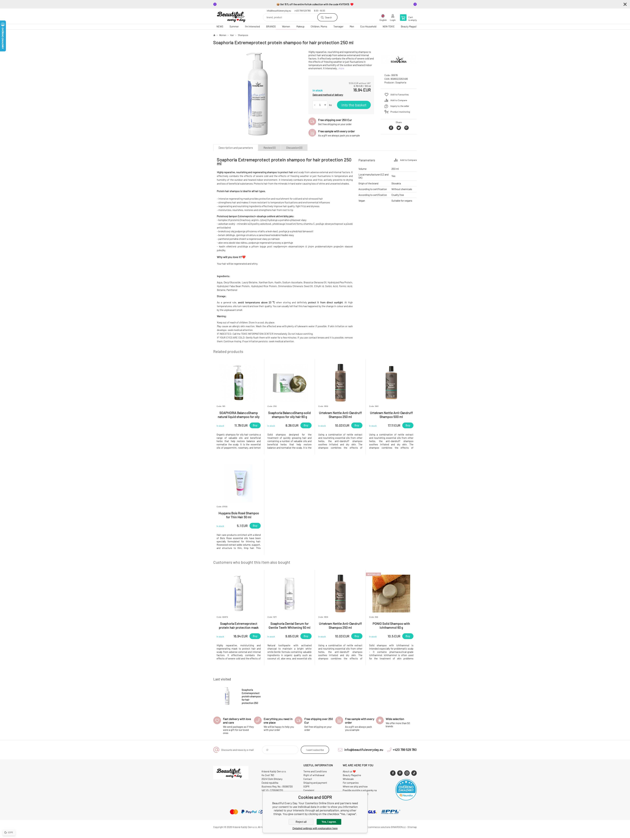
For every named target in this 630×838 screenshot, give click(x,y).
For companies (351, 782)
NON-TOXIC (389, 26)
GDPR (306, 786)
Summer (234, 26)
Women (286, 26)
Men (352, 26)
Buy (255, 425)
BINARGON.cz (398, 827)
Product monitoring (400, 111)
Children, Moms (319, 26)
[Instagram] (407, 773)
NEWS (219, 26)
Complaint (308, 790)
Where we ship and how (355, 786)
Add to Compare (398, 100)
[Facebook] (393, 773)
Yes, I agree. (329, 821)
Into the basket (353, 105)
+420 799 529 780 (302, 10)
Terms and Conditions (315, 771)
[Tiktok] (414, 773)
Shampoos (243, 35)
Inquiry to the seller (399, 106)
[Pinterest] (400, 773)
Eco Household (368, 26)
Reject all (301, 821)
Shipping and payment (315, 782)
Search (328, 17)
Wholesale (348, 778)
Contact (307, 778)
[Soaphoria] (399, 68)
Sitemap (412, 827)
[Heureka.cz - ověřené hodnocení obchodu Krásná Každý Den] (406, 799)
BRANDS (271, 26)
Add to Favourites (399, 94)
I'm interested (252, 26)
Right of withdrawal (313, 775)
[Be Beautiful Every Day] (214, 35)
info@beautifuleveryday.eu (279, 10)
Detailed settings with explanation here (315, 828)
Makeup (300, 26)
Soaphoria (400, 82)
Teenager (338, 26)
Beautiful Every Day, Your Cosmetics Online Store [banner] (233, 16)
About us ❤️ (349, 771)
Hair (232, 35)
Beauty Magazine (410, 26)
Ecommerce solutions (378, 827)
